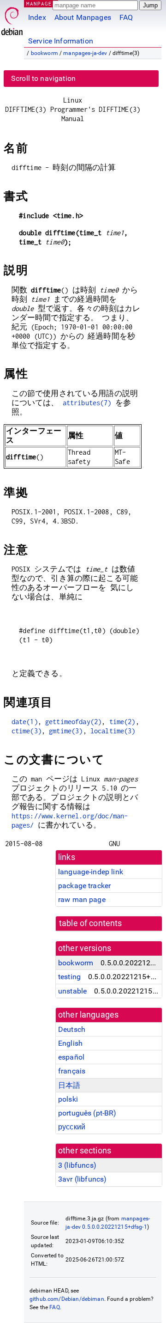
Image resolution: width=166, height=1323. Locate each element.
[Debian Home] (12, 18)
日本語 (69, 1085)
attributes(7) (87, 403)
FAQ (126, 17)
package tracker (84, 885)
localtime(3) (113, 731)
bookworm (44, 53)
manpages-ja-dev (85, 53)
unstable (72, 991)
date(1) (25, 722)
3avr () (82, 1179)
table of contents (90, 923)
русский (71, 1126)
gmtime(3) (66, 731)
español (71, 1057)
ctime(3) (27, 731)
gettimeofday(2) (73, 722)
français (71, 1071)
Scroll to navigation (43, 78)
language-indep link (90, 871)
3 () (77, 1165)
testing (69, 976)
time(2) (122, 722)
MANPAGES (41, 3)
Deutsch (71, 1029)
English (70, 1043)
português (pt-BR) (87, 1113)
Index (37, 17)
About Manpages (82, 17)
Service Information (60, 41)
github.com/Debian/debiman (67, 1299)
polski (68, 1099)
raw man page (82, 899)
